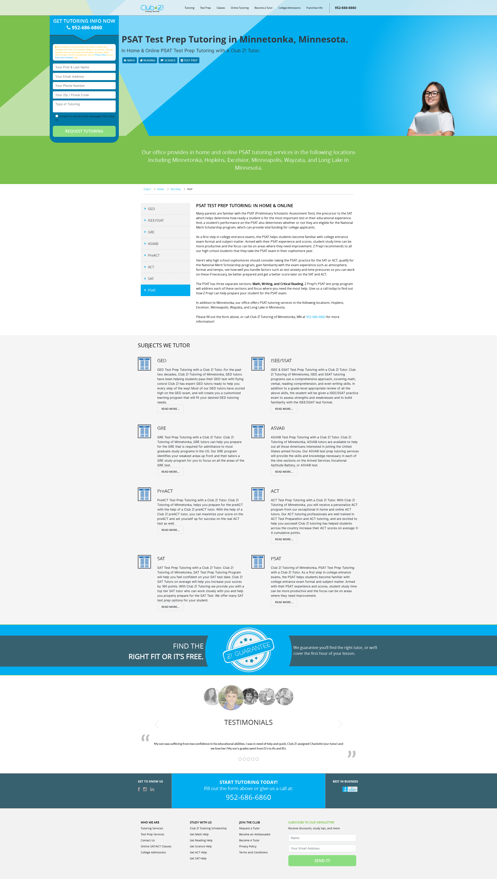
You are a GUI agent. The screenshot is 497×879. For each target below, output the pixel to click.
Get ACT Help (198, 852)
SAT (151, 278)
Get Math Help (199, 834)
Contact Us (148, 840)
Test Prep (205, 8)
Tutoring (189, 8)
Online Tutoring (240, 8)
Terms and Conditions (64, 57)
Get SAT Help (198, 858)
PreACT (154, 255)
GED (151, 208)
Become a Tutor (264, 8)
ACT (151, 267)
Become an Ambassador (255, 834)
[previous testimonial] (157, 724)
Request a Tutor (249, 828)
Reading (149, 60)
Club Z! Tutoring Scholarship (208, 828)
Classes (221, 8)
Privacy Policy (100, 55)
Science (170, 60)
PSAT (152, 290)
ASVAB (153, 243)
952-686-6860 (345, 7)
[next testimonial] (340, 724)
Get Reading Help (201, 840)
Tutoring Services (152, 828)
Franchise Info (314, 8)
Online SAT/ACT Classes (156, 846)
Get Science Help (201, 846)
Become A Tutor (249, 840)
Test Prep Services (152, 834)
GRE (151, 232)
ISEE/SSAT (156, 220)
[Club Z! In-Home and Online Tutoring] (152, 8)
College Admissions (289, 8)
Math (131, 60)
